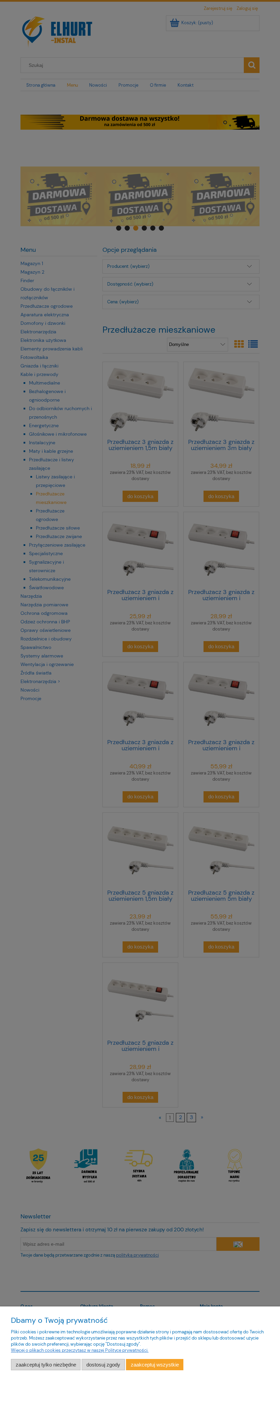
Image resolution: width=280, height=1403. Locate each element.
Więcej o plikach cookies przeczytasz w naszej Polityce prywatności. (80, 1350)
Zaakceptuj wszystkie (155, 1365)
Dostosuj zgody (103, 1365)
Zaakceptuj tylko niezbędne (46, 1365)
